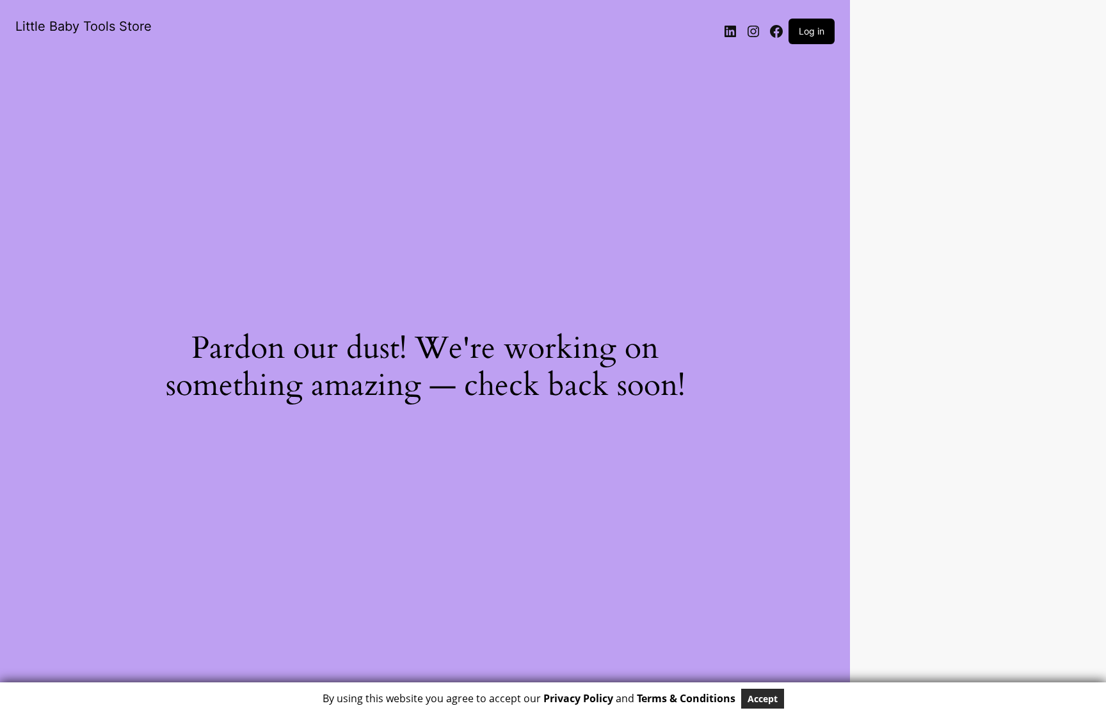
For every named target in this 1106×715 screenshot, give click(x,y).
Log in (811, 31)
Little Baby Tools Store (83, 26)
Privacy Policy (578, 698)
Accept (763, 699)
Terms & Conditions (686, 698)
